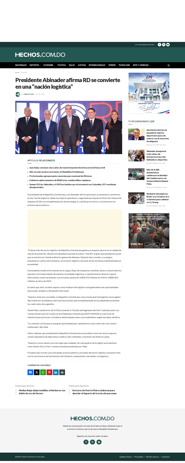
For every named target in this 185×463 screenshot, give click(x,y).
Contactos (165, 457)
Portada (24, 72)
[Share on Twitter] (19, 202)
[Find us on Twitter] (163, 44)
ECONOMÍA (48, 65)
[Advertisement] (92, 21)
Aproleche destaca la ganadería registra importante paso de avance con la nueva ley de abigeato (158, 135)
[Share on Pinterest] (19, 214)
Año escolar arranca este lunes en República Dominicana (56, 172)
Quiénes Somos (125, 457)
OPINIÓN (112, 65)
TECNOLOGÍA (124, 65)
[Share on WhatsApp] (19, 208)
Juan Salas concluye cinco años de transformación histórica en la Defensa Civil (67, 167)
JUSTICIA (82, 65)
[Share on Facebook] (19, 196)
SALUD (72, 65)
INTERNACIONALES (97, 65)
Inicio (17, 72)
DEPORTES (34, 65)
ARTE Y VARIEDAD (141, 65)
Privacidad (138, 457)
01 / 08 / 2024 (40, 94)
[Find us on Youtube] (168, 44)
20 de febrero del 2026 (156, 163)
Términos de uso (152, 457)
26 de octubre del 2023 (157, 145)
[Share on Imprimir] (19, 227)
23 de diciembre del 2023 (157, 187)
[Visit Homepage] (46, 55)
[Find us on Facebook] (159, 44)
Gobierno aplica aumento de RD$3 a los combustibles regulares (60, 180)
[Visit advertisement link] (149, 93)
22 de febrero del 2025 (156, 206)
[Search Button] (169, 65)
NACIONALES (21, 65)
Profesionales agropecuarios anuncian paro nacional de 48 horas (60, 176)
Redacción (29, 94)
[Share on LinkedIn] (19, 221)
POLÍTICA (62, 65)
